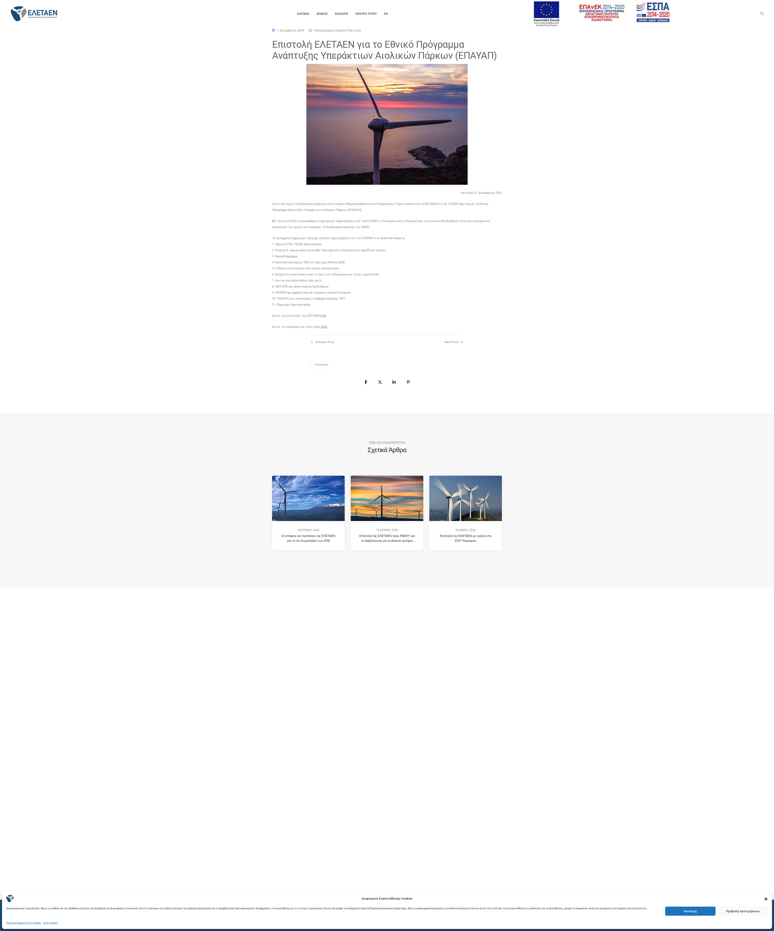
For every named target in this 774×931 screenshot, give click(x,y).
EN (386, 14)
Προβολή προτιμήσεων (742, 911)
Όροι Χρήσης (50, 923)
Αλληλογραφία (324, 30)
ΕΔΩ (323, 316)
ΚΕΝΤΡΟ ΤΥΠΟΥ (366, 14)
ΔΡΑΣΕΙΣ (322, 14)
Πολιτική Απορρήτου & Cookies (23, 923)
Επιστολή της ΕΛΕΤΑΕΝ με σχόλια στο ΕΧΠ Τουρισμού (466, 538)
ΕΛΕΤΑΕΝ (303, 14)
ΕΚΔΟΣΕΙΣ (341, 14)
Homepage (321, 364)
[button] (766, 899)
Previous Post (325, 342)
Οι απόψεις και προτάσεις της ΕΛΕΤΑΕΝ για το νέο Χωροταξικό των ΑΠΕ (308, 538)
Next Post (451, 342)
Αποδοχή (690, 911)
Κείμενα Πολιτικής (348, 30)
